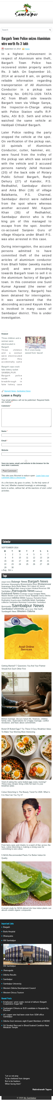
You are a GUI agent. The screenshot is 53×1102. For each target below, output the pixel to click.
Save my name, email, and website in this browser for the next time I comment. (25, 464)
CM (28, 586)
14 (48, 558)
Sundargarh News (8, 611)
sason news (29, 609)
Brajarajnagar (6, 586)
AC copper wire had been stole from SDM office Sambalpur (23, 1016)
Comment (6, 406)
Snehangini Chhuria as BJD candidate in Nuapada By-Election (26, 1009)
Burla (14, 586)
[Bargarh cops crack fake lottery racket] (13, 375)
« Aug (3, 570)
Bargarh (6, 927)
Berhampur (5, 584)
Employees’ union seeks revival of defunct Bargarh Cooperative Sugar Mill (25, 1003)
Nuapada (34, 595)
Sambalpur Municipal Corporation (22, 602)
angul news (6, 582)
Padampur (29, 598)
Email (4, 441)
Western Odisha (26, 611)
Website (4, 450)
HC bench (41, 586)
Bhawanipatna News (29, 584)
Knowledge (23, 594)
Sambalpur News (24, 391)
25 (27, 564)
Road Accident (16, 600)
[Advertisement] (26, 21)
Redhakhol (5, 600)
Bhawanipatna (15, 584)
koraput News (39, 594)
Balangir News (19, 581)
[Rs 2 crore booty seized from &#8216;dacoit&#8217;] (35, 342)
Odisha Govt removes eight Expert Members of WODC (26, 1021)
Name (4, 431)
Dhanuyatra (8, 936)
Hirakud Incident (25, 588)
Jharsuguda (8, 970)
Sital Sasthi (38, 609)
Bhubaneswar (44, 584)
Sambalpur (7, 979)
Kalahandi (38, 591)
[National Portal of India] (26, 658)
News (27, 49)
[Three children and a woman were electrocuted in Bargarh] (13, 350)
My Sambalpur (30, 1098)
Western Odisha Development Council (19, 988)
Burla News (21, 586)
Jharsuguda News (23, 590)
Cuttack (33, 586)
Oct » (10, 570)
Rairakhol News (40, 598)
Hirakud (4, 588)
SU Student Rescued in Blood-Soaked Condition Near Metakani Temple (26, 1026)
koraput (30, 594)
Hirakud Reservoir (39, 588)
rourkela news (28, 600)
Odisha (41, 596)
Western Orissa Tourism (13, 992)
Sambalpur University (12, 609)
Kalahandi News (10, 593)
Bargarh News (10, 391)
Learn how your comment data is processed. (25, 476)
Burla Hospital (9, 931)
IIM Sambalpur (9, 940)
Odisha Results (9, 975)
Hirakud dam (13, 588)
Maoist (4, 596)
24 (20, 564)
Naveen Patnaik (24, 596)
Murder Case (13, 596)
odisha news (18, 598)
